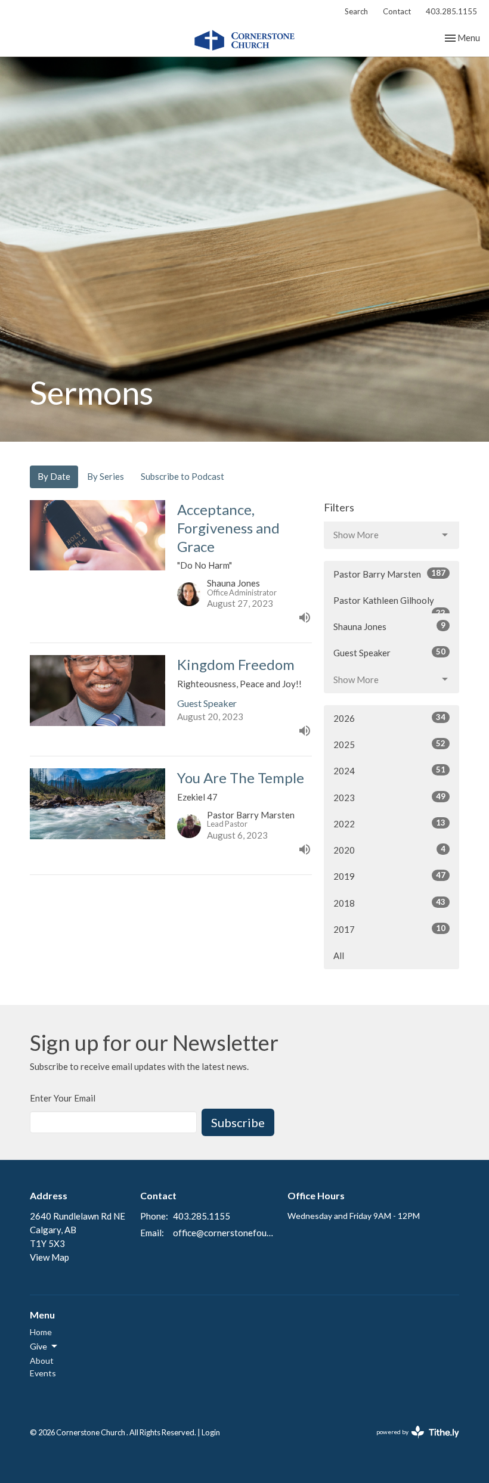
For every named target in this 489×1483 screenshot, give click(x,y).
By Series (105, 476)
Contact (397, 11)
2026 (389, 718)
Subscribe (238, 1122)
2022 (389, 823)
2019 (389, 876)
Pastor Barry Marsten (389, 573)
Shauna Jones (389, 626)
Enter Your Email (62, 1098)
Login (211, 1432)
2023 (389, 797)
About (42, 1360)
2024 (389, 770)
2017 (389, 929)
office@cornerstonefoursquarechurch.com (224, 1232)
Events (43, 1373)
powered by (411, 1442)
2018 (389, 902)
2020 (389, 849)
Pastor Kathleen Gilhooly (389, 604)
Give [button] (38, 1346)
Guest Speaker (389, 652)
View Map (49, 1257)
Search (356, 11)
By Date (54, 476)
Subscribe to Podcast (182, 476)
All (338, 955)
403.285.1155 (451, 11)
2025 (389, 744)
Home (41, 1332)
